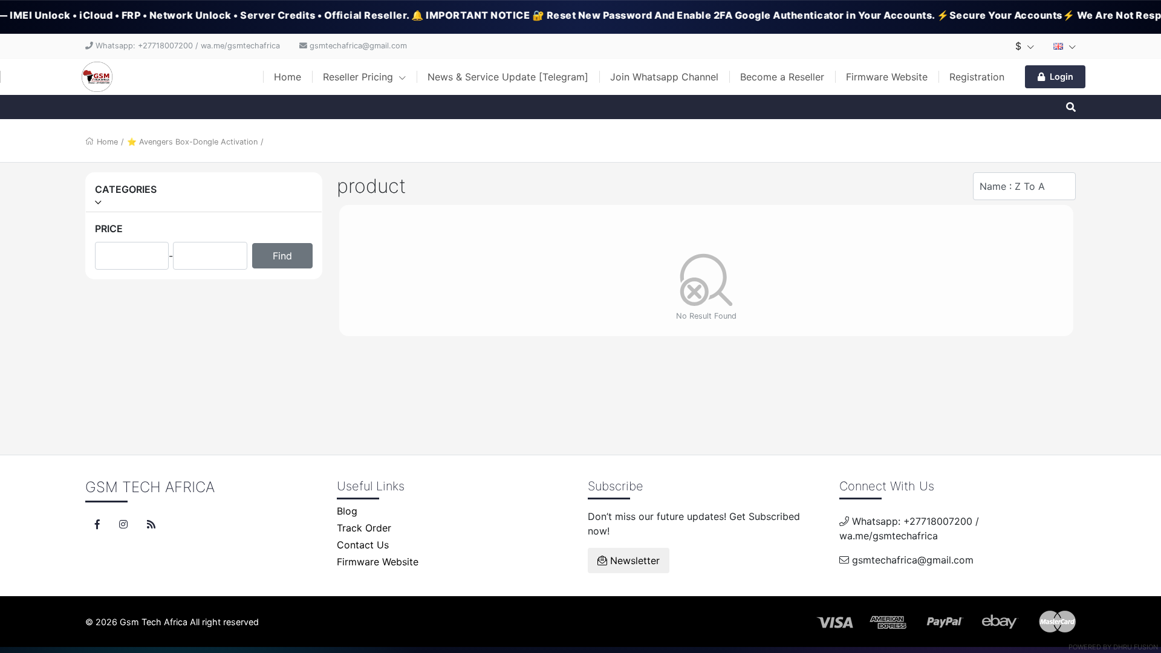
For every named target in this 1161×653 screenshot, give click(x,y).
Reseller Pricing (359, 77)
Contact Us (363, 545)
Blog (347, 511)
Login (1061, 76)
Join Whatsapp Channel (664, 77)
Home (287, 77)
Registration (976, 77)
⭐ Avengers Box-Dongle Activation (192, 141)
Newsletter (633, 560)
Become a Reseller (782, 77)
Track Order (364, 528)
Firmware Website (887, 77)
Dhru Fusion (1135, 647)
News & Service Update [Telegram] (508, 77)
